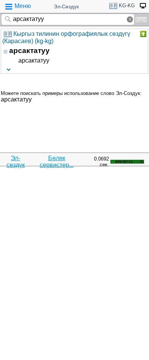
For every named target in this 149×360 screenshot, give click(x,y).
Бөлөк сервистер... (57, 161)
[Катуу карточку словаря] (142, 34)
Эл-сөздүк (15, 161)
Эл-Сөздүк (66, 7)
